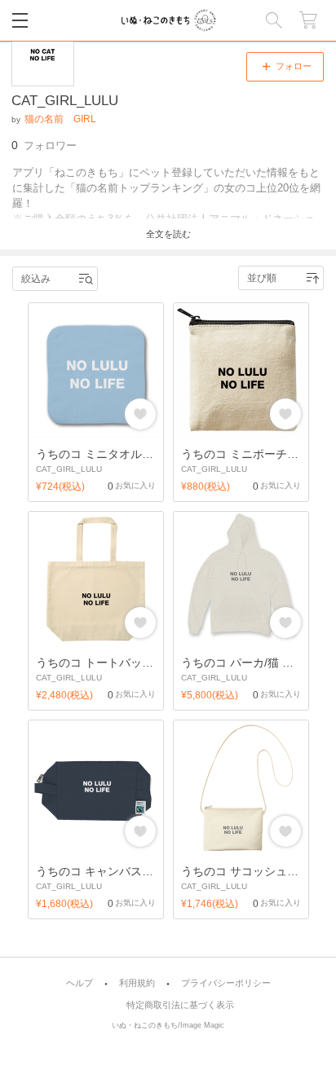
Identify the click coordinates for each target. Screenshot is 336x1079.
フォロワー (44, 145)
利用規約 (137, 983)
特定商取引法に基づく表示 (180, 1005)
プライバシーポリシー (226, 983)
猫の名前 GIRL (60, 119)
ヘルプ (79, 983)
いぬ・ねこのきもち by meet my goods (168, 20)
